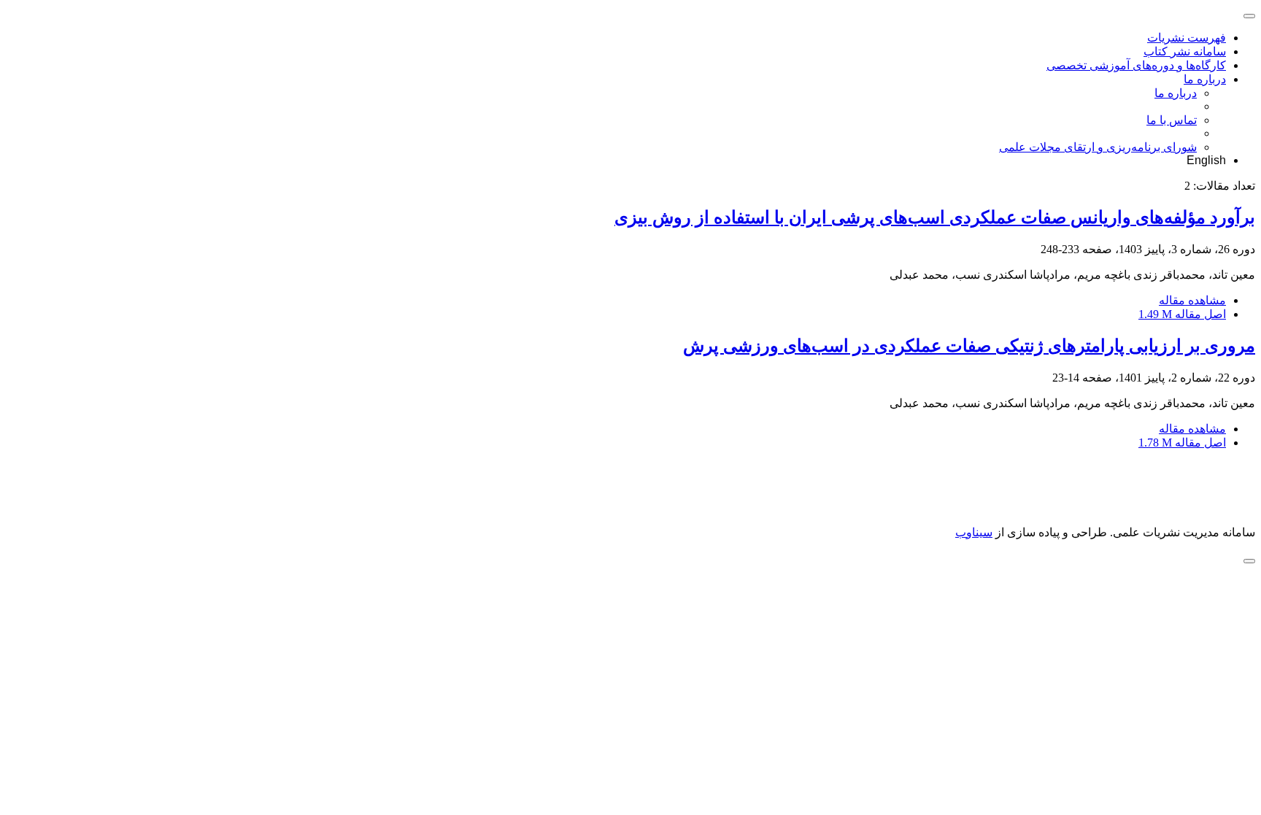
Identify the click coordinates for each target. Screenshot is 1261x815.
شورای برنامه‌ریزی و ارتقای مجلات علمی (1098, 147)
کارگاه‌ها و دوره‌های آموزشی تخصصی (1136, 65)
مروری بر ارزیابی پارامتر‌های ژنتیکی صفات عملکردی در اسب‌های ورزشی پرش (969, 345)
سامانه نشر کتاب (1185, 51)
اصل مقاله (1182, 314)
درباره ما (1205, 79)
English (1206, 160)
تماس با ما (1171, 120)
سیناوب (973, 532)
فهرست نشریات (1186, 37)
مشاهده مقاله (1192, 300)
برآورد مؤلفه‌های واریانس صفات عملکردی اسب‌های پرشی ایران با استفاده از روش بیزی (934, 217)
